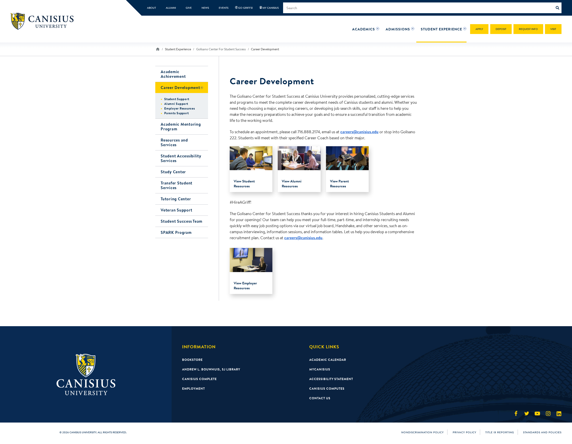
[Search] (558, 7)
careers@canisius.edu (359, 132)
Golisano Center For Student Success (221, 49)
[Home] (44, 21)
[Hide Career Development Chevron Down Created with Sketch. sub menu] (204, 87)
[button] (363, 29)
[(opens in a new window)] (516, 413)
